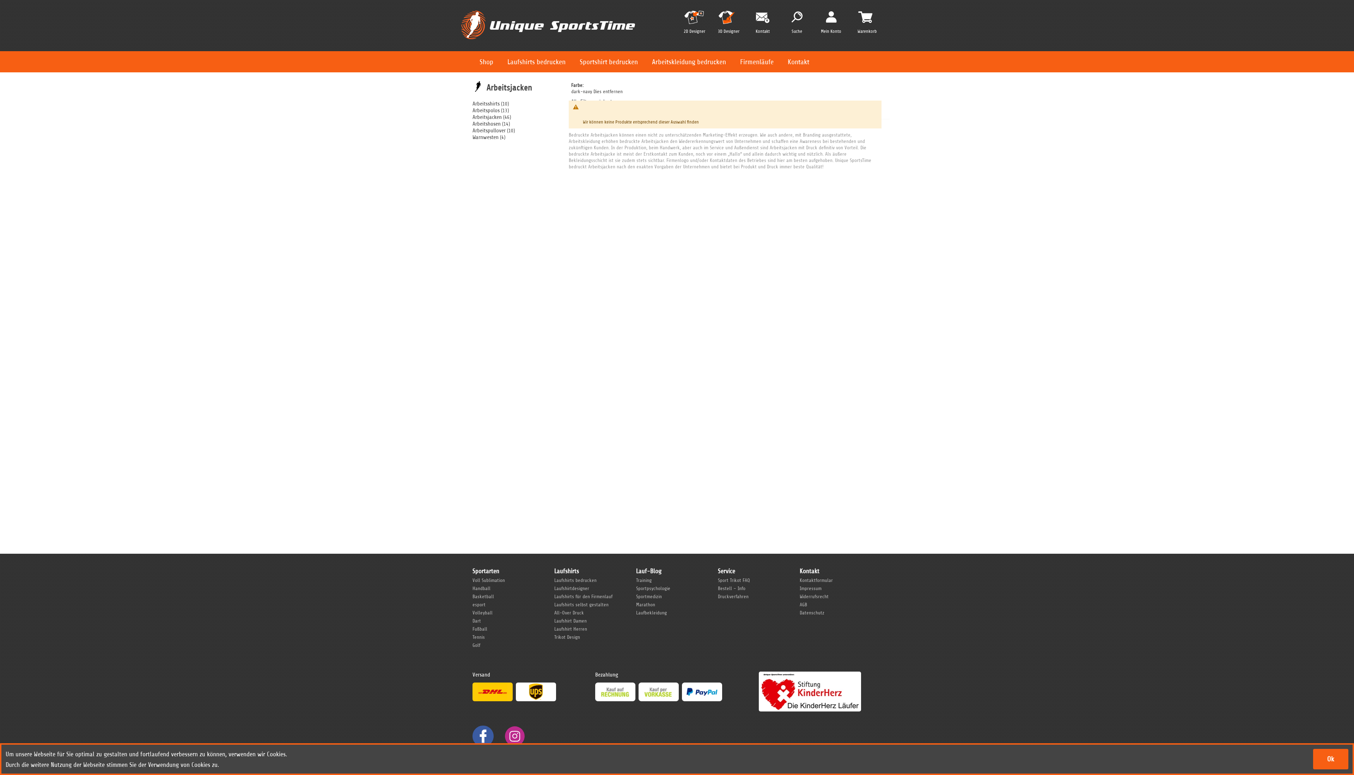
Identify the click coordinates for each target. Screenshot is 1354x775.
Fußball (479, 629)
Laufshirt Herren (570, 629)
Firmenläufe (757, 62)
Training (644, 580)
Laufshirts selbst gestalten (581, 604)
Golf (476, 645)
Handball (481, 588)
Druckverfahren (733, 596)
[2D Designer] (694, 20)
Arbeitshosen (486, 124)
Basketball (483, 596)
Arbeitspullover (489, 130)
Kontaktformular (816, 580)
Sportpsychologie (653, 588)
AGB (803, 604)
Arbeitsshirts (486, 104)
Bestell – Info (731, 588)
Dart (476, 621)
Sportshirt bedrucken (609, 62)
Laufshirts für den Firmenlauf (583, 596)
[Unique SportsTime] (548, 9)
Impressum (811, 588)
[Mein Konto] (831, 17)
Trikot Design (567, 637)
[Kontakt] (762, 18)
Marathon (645, 604)
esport (479, 604)
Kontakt (798, 62)
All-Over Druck (569, 612)
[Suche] (797, 17)
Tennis (478, 637)
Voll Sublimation (488, 580)
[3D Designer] (728, 20)
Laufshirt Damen (570, 621)
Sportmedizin (649, 596)
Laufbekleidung (651, 612)
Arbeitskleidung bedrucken (689, 62)
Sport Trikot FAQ (734, 580)
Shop (486, 62)
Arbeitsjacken (487, 117)
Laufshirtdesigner (571, 588)
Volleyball (482, 612)
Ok (1330, 759)
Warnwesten (485, 137)
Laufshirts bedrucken (536, 62)
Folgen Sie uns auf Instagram (514, 736)
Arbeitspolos (486, 110)
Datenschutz (812, 612)
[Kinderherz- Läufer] (810, 674)
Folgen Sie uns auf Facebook (483, 736)
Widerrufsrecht (814, 596)
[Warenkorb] (865, 17)
